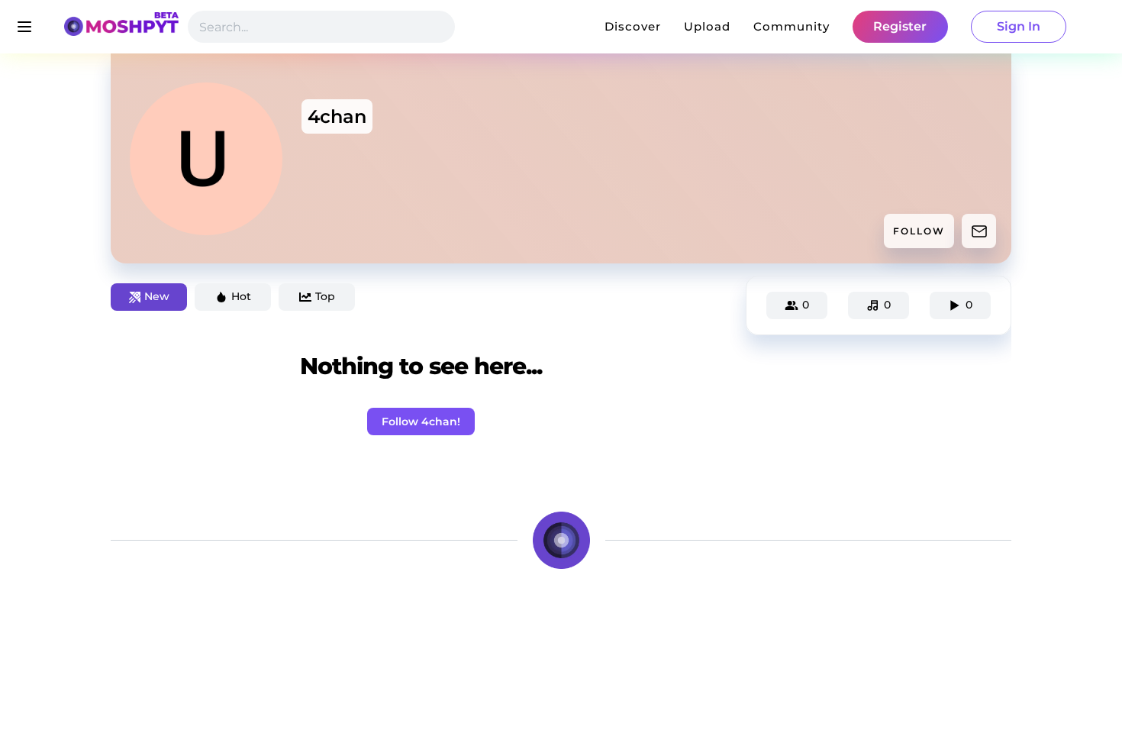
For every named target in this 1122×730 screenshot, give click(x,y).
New (156, 296)
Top (325, 296)
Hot (241, 296)
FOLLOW (919, 231)
